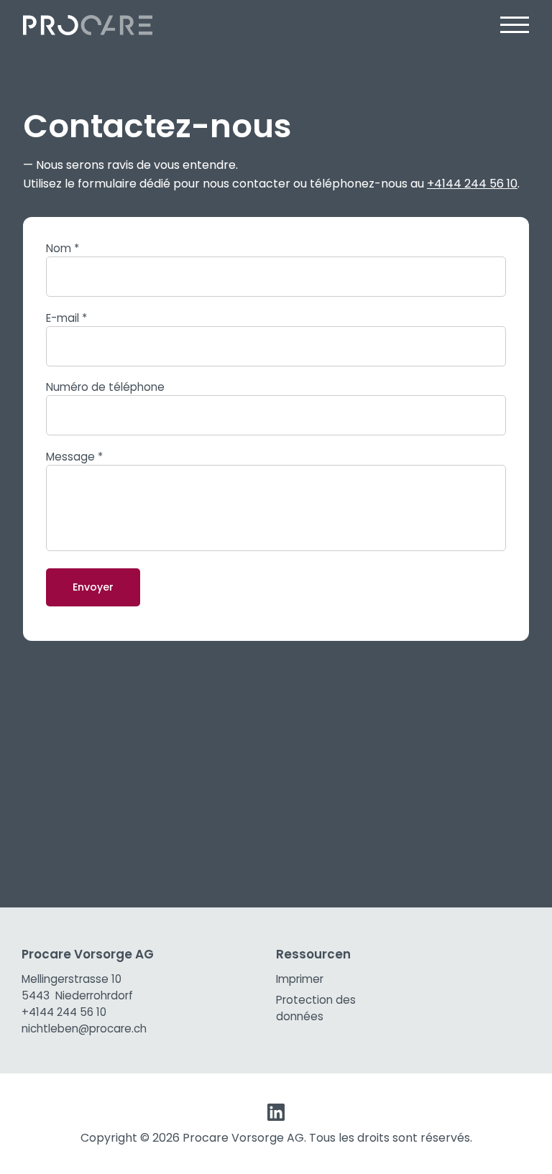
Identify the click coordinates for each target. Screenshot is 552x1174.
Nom (62, 248)
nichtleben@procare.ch (84, 1028)
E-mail (66, 317)
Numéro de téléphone (105, 386)
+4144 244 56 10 (472, 183)
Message (74, 456)
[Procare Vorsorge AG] (87, 25)
